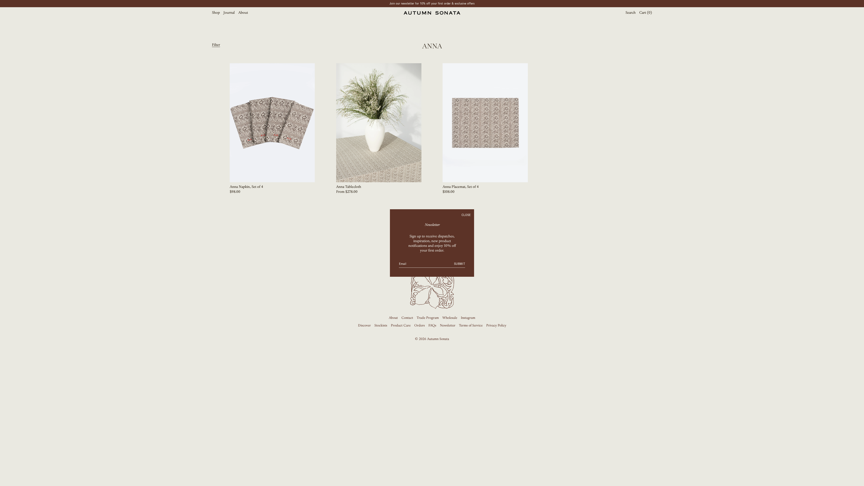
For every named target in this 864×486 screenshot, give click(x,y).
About (243, 13)
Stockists (380, 325)
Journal (229, 13)
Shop (216, 13)
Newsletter (447, 325)
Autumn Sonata (438, 339)
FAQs (432, 325)
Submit (459, 264)
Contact (407, 318)
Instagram (468, 318)
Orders (419, 325)
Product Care (401, 325)
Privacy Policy (496, 325)
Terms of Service (471, 325)
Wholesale (449, 318)
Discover (364, 325)
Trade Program (428, 318)
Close (466, 215)
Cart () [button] (645, 13)
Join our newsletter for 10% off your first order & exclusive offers (432, 3)
